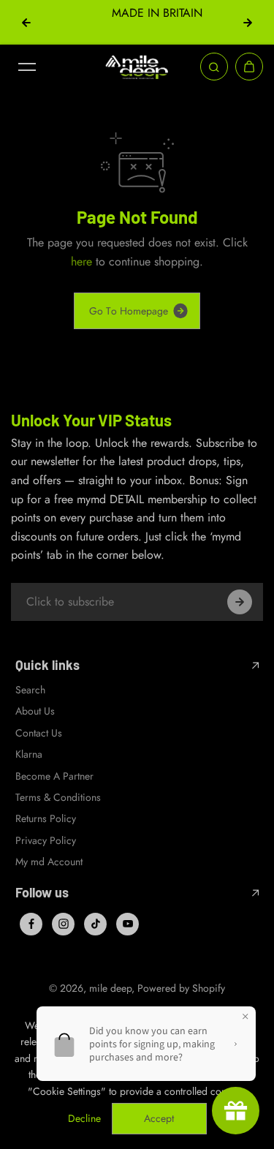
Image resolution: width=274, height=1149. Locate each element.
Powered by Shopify (181, 988)
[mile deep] (137, 67)
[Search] (214, 66)
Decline (84, 1118)
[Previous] (26, 23)
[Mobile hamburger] (27, 66)
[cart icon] (249, 66)
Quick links (47, 665)
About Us (35, 711)
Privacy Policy (45, 840)
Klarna (28, 754)
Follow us (42, 892)
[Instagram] (63, 924)
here (81, 261)
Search (30, 689)
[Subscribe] (239, 601)
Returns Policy (45, 818)
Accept (159, 1118)
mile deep (110, 988)
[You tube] (128, 924)
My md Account (49, 861)
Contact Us (38, 733)
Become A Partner (54, 776)
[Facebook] (31, 924)
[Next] (248, 23)
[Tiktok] (96, 924)
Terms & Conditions (58, 797)
